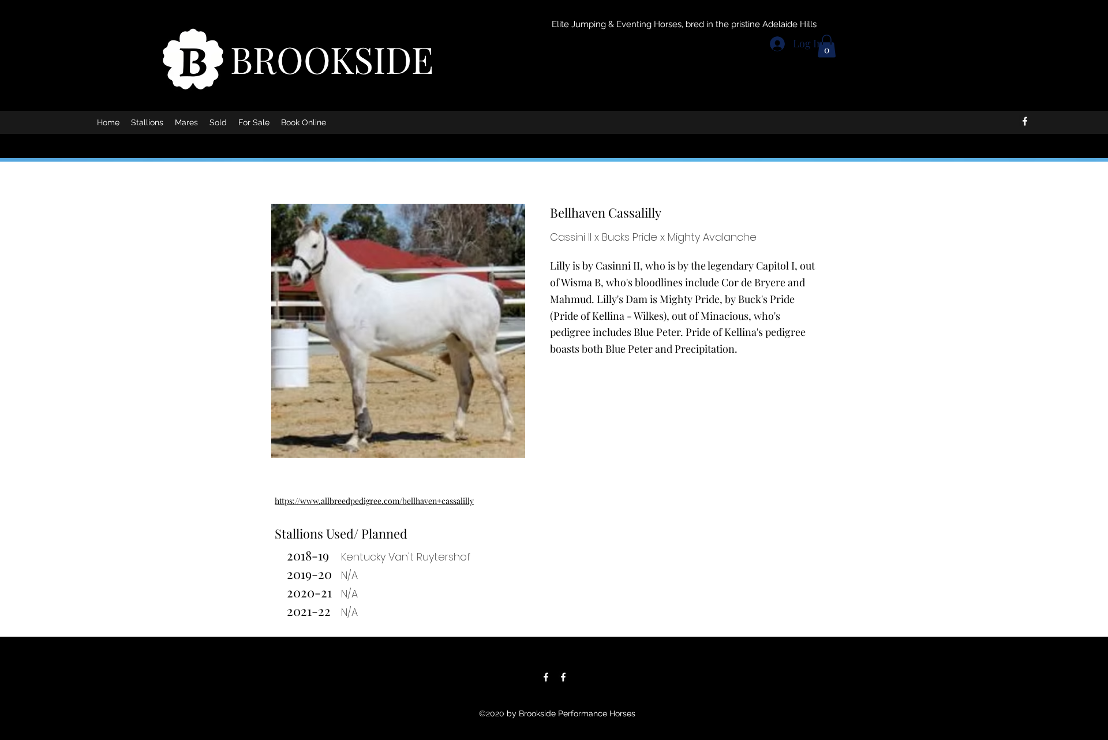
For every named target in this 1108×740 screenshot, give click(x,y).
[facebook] (1025, 121)
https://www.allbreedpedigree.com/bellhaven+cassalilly (374, 500)
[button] (826, 46)
